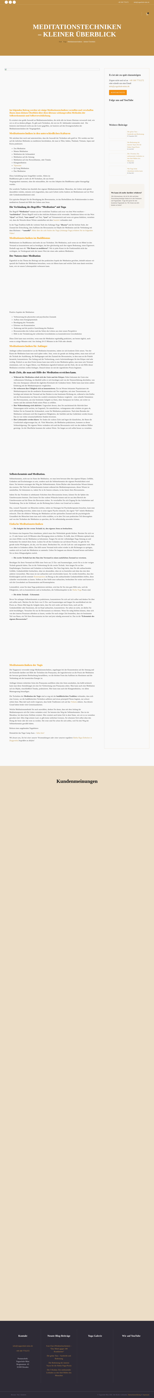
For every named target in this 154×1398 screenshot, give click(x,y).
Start (60, 42)
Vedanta (74, 702)
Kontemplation (39, 577)
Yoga (65, 42)
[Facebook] (6, 2)
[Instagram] (10, 2)
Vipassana (17, 165)
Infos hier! (40, 733)
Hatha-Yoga (77, 590)
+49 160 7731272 (136, 80)
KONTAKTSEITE (118, 92)
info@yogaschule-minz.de (23, 1346)
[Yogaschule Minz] (7, 1395)
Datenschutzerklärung (134, 1395)
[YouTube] (14, 2)
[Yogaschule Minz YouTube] (131, 1351)
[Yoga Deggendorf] (11, 14)
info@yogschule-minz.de (119, 86)
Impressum (146, 1395)
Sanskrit (56, 220)
